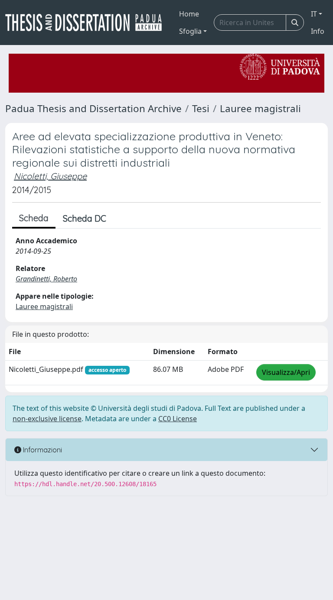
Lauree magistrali (260, 108)
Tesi (200, 108)
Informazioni (41, 449)
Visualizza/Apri (286, 372)
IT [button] (314, 14)
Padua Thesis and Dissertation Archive (93, 108)
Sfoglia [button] (190, 31)
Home (189, 14)
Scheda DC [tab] (84, 218)
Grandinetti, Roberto (46, 279)
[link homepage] (87, 22)
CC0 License (177, 418)
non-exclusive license (47, 418)
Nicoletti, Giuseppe (50, 176)
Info (317, 31)
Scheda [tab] (34, 218)
